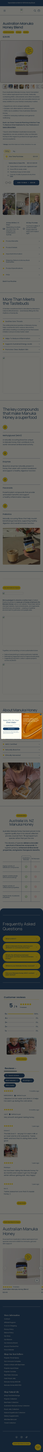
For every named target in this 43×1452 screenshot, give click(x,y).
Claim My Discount (11, 728)
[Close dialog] (41, 714)
